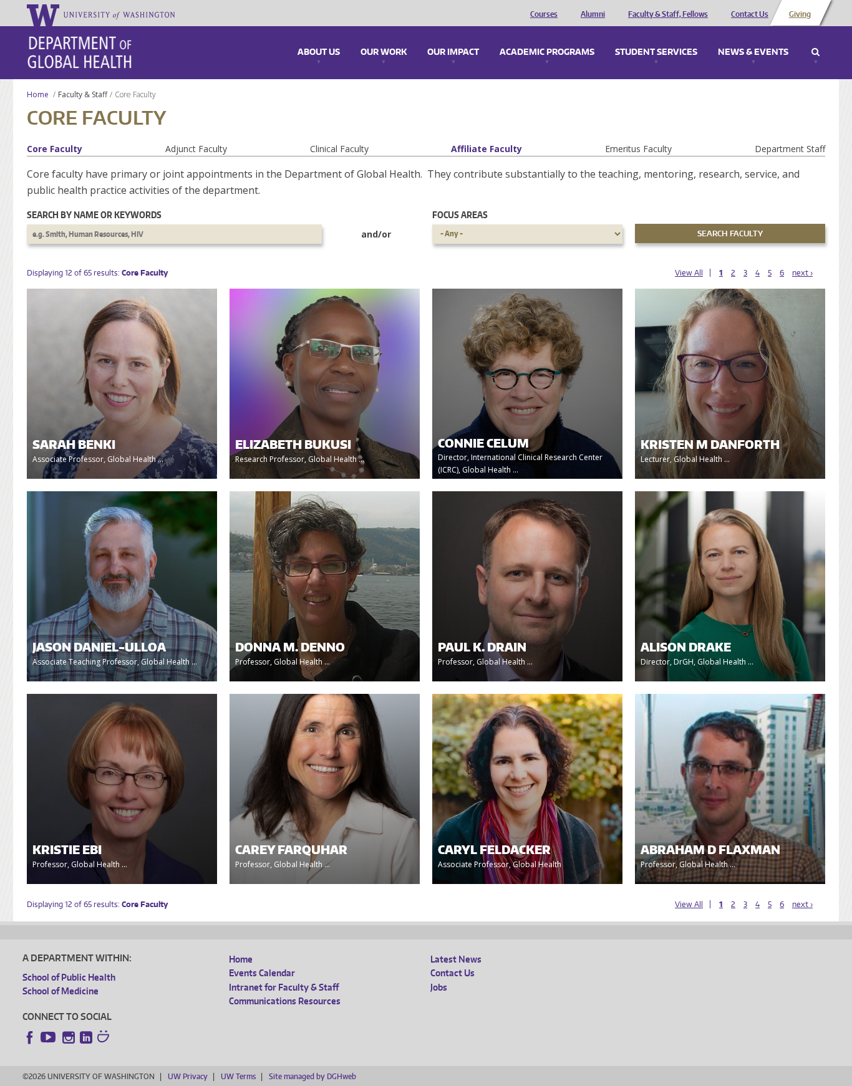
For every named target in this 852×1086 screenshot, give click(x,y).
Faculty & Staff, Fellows (668, 14)
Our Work (384, 52)
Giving (800, 14)
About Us (319, 52)
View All (689, 272)
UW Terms (238, 1076)
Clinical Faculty (339, 149)
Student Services (656, 52)
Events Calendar (262, 973)
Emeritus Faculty (638, 149)
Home (38, 94)
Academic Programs (547, 52)
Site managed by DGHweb (312, 1076)
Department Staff (790, 149)
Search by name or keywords (94, 214)
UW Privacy (188, 1076)
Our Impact (453, 52)
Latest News (456, 959)
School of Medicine (60, 991)
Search (815, 52)
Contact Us (749, 14)
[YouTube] (49, 1037)
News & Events (753, 52)
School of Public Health (68, 977)
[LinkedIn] (86, 1037)
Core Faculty (54, 149)
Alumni (593, 14)
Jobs (438, 987)
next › (802, 272)
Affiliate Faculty (486, 149)
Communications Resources (285, 1001)
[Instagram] (68, 1037)
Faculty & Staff (82, 94)
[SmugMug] (104, 1038)
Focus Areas (460, 214)
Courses (544, 14)
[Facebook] (29, 1037)
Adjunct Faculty (196, 149)
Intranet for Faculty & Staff (284, 987)
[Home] (79, 52)
